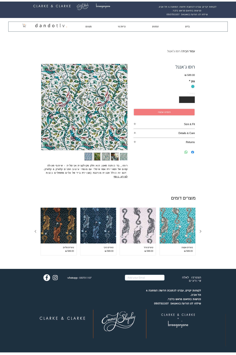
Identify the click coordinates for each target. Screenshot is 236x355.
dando (45, 25)
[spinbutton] (187, 99)
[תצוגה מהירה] (178, 226)
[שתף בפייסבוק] (193, 152)
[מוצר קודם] (201, 231)
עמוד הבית (188, 51)
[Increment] (182, 99)
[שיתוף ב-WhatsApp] (186, 152)
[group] (118, 231)
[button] (24, 25)
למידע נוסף (121, 176)
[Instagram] (55, 277)
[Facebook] (46, 277)
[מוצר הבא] (35, 231)
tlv (61, 25)
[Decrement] (192, 99)
